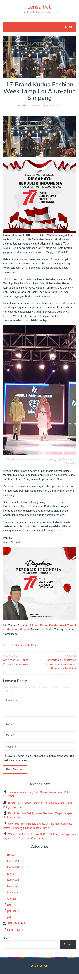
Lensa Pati (39, 6)
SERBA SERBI (16, 930)
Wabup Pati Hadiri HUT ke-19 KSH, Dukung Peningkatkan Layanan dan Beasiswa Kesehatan (39, 836)
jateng (10, 873)
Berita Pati (29, 645)
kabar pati (13, 879)
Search (7, 938)
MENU (69, 27)
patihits (11, 917)
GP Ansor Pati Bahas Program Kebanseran (15, 660)
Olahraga (12, 892)
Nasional (12, 886)
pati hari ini (13, 911)
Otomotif (12, 898)
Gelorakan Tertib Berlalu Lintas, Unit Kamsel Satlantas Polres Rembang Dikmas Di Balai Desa (37, 826)
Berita (18, 645)
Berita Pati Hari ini (18, 867)
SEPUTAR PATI (16, 923)
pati (9, 905)
